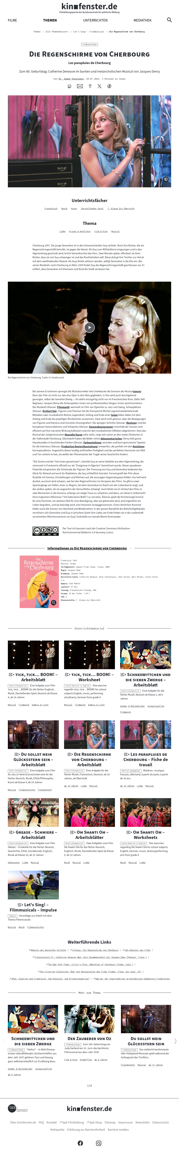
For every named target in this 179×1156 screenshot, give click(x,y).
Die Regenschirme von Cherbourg (127, 31)
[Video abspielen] (89, 327)
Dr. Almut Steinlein (71, 78)
